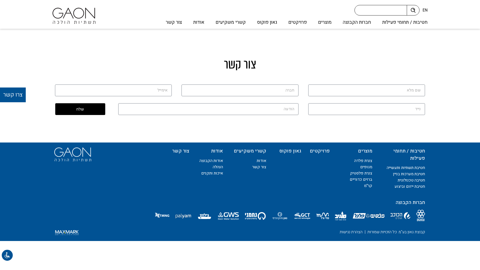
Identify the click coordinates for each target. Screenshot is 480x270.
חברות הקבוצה (357, 22)
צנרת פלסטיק (361, 173)
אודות (198, 22)
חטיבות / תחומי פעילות (405, 22)
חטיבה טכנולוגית (411, 180)
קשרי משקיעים (231, 22)
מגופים (366, 167)
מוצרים (325, 22)
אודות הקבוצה (211, 160)
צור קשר (174, 22)
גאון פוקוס (267, 22)
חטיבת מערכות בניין (409, 174)
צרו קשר (12, 95)
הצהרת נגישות (351, 232)
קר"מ (368, 185)
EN (425, 10)
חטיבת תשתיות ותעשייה (406, 167)
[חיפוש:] (383, 11)
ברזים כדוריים (361, 179)
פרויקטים (297, 22)
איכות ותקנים (212, 173)
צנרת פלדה (363, 160)
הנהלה (218, 167)
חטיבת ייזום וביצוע (409, 186)
